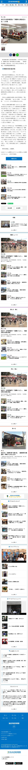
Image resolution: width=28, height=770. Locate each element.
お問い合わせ (4, 737)
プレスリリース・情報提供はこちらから (9, 733)
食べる (7, 4)
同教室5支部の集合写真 (9, 69)
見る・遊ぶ (12, 4)
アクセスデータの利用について (7, 735)
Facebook (14, 726)
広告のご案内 (4, 739)
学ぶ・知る (3, 16)
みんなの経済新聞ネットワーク (14, 752)
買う (16, 4)
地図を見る (14, 158)
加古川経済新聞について (6, 731)
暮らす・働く (20, 4)
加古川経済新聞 (13, 2)
